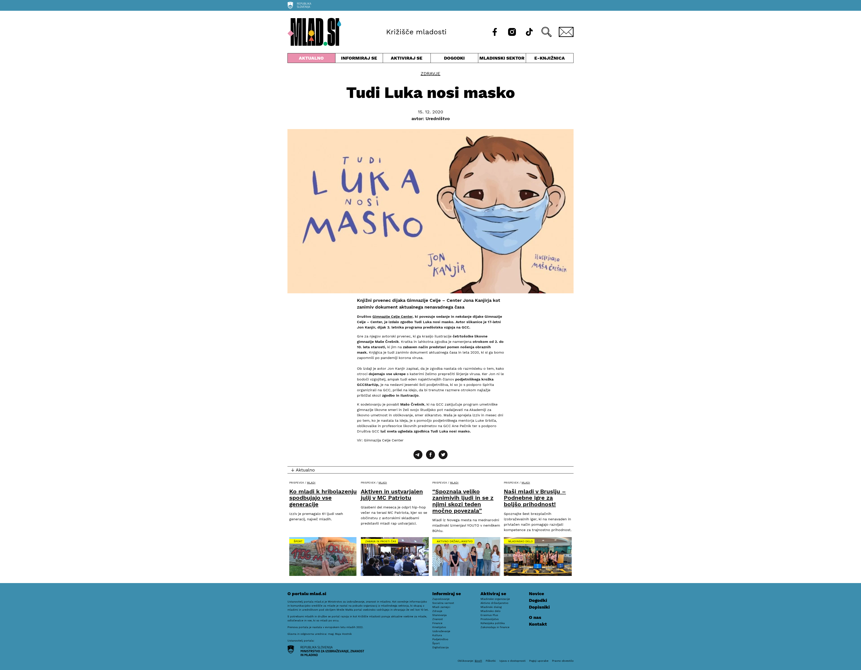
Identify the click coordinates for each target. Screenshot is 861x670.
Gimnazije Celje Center (392, 316)
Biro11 (478, 660)
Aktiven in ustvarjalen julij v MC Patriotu (392, 494)
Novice (536, 593)
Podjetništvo (440, 639)
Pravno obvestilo (563, 660)
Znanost (437, 619)
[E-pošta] (566, 32)
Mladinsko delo (520, 541)
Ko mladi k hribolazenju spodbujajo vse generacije (323, 498)
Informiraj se (359, 59)
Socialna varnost (443, 603)
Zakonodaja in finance (495, 627)
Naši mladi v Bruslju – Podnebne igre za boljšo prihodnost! (535, 498)
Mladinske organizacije (495, 599)
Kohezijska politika (493, 623)
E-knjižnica (549, 58)
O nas (535, 617)
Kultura (437, 635)
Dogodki (454, 58)
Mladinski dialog (491, 607)
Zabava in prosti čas (380, 541)
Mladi (311, 482)
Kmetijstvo (439, 627)
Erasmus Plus (489, 615)
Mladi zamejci (441, 607)
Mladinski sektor (502, 59)
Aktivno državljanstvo (455, 541)
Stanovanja (439, 615)
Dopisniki (539, 607)
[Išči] (546, 32)
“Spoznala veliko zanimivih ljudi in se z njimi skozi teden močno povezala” (463, 501)
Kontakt (538, 624)
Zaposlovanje (441, 599)
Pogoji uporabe (538, 660)
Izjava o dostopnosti (512, 660)
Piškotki (491, 660)
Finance (437, 623)
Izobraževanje (441, 631)
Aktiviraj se (406, 59)
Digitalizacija (440, 647)
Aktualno (312, 59)
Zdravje (430, 73)
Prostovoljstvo (490, 619)
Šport (298, 541)
